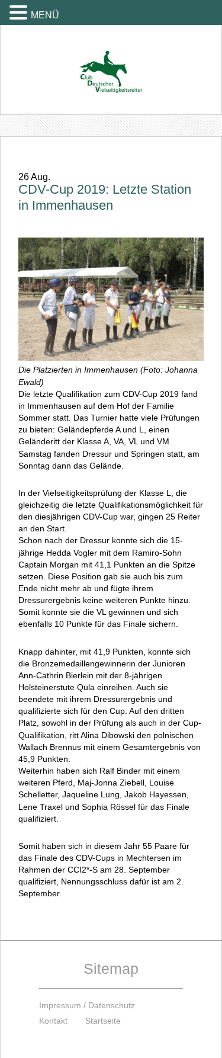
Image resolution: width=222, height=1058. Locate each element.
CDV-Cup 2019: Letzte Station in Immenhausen (104, 197)
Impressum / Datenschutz (87, 1005)
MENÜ (45, 15)
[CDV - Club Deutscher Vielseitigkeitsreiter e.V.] (111, 61)
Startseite (103, 1020)
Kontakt (53, 1020)
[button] (20, 12)
